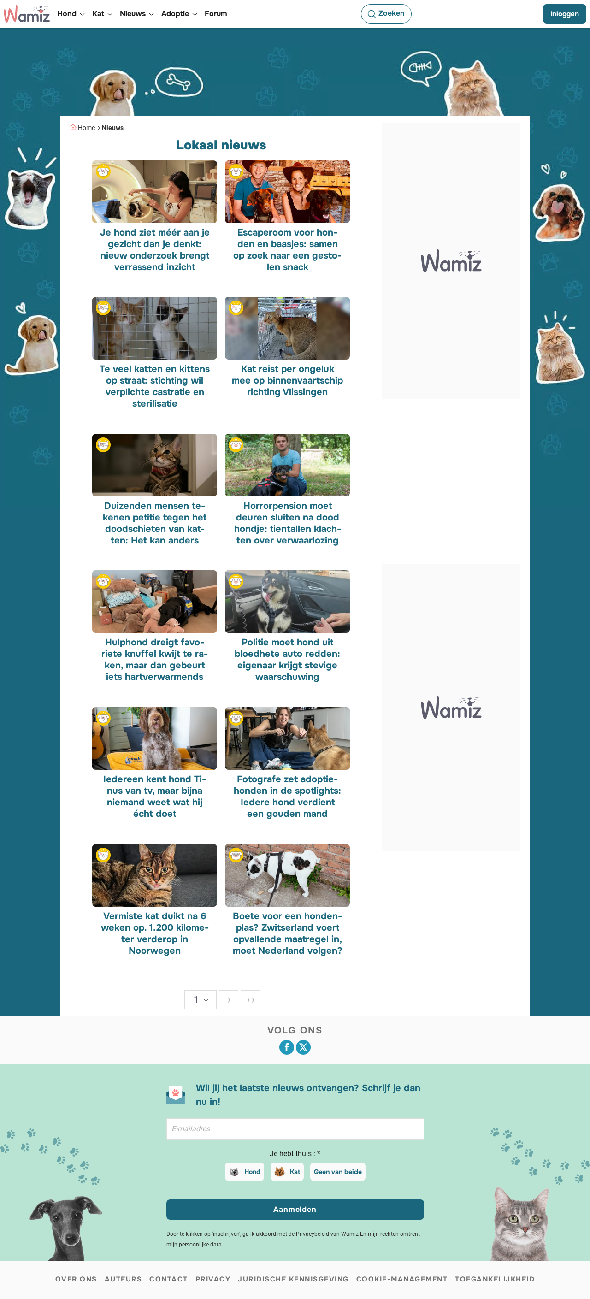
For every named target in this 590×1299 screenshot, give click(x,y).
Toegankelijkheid (495, 1279)
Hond (252, 1172)
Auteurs (123, 1279)
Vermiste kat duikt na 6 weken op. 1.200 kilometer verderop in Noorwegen (155, 933)
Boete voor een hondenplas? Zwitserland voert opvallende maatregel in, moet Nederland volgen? (287, 933)
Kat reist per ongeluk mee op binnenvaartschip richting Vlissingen (287, 380)
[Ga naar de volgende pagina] (228, 999)
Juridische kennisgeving (293, 1279)
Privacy (213, 1279)
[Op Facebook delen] (286, 1047)
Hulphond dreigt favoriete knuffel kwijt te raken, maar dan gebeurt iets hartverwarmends (154, 660)
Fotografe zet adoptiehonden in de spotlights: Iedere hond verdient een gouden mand (287, 796)
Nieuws (113, 127)
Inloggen (564, 13)
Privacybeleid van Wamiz (327, 1234)
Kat (295, 1172)
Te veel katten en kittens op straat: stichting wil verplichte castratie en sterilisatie (155, 386)
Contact (168, 1279)
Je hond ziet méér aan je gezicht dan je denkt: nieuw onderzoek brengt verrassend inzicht (155, 249)
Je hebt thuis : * (295, 1153)
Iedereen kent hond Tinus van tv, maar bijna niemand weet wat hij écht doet (154, 796)
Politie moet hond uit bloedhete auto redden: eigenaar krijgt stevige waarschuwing (287, 660)
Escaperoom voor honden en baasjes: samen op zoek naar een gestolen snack (287, 249)
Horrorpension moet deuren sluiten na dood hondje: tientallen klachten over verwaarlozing (287, 523)
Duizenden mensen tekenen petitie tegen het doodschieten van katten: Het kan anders (154, 523)
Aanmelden (294, 1209)
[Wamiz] (27, 13)
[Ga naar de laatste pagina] (250, 999)
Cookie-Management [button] (402, 1279)
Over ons (76, 1279)
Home (86, 127)
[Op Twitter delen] (303, 1047)
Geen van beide (338, 1172)
